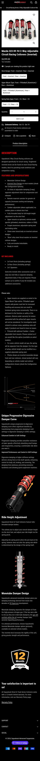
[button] (35, 2)
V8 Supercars (14, 603)
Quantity (4, 112)
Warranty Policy (7, 702)
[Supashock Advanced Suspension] (20, 2)
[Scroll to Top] (36, 750)
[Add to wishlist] (33, 14)
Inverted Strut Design (14, 184)
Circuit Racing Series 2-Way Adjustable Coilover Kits (22, 8)
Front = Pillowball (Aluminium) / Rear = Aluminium (16, 92)
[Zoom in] (33, 43)
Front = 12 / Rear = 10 (10, 104)
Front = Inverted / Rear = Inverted (14, 76)
